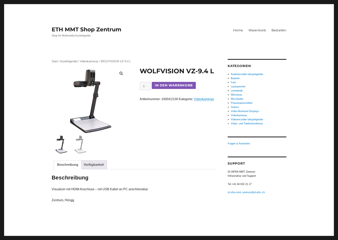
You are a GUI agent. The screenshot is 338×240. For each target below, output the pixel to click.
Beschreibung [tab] (67, 164)
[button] (121, 73)
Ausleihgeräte (68, 61)
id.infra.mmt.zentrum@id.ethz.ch (246, 192)
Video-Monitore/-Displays (245, 111)
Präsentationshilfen (242, 102)
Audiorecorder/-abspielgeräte (247, 74)
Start (55, 61)
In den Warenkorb (174, 85)
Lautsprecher (238, 86)
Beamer (235, 78)
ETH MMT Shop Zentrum (86, 29)
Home (238, 30)
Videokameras (89, 61)
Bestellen (278, 30)
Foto (233, 82)
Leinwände (237, 90)
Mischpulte (237, 98)
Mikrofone (236, 94)
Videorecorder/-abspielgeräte (247, 119)
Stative (235, 107)
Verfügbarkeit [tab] (94, 164)
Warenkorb (257, 30)
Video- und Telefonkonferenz (247, 123)
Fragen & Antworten (239, 143)
